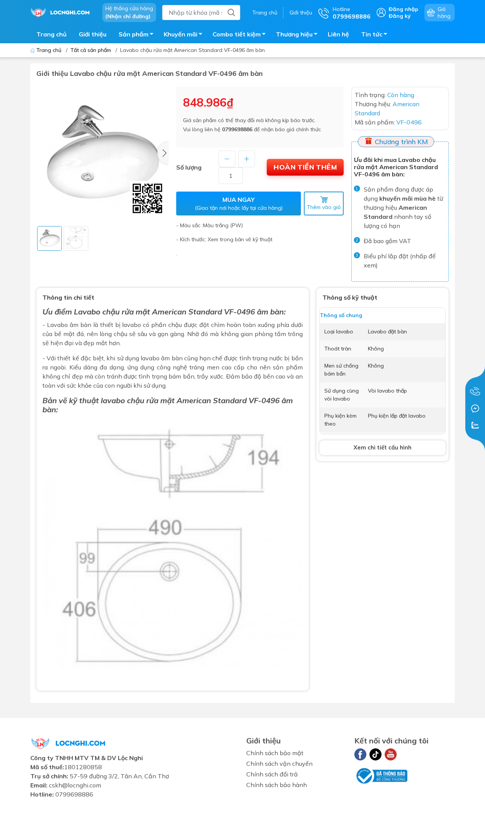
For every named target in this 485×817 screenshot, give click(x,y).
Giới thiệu (300, 12)
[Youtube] (391, 754)
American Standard (213, 400)
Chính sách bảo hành (276, 785)
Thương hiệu (294, 34)
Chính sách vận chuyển (279, 763)
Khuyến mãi (180, 34)
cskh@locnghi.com (75, 785)
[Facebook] (360, 754)
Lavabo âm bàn (69, 324)
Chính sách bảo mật (275, 753)
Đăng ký (400, 16)
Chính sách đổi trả (272, 774)
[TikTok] (375, 754)
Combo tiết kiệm (237, 34)
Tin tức (371, 34)
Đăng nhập (403, 9)
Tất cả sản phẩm (90, 50)
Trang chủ (264, 12)
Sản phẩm (134, 34)
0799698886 (237, 129)
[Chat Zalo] (475, 425)
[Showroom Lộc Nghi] (62, 12)
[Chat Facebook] (475, 408)
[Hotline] (475, 392)
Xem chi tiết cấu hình (382, 447)
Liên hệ (338, 34)
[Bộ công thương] (380, 775)
